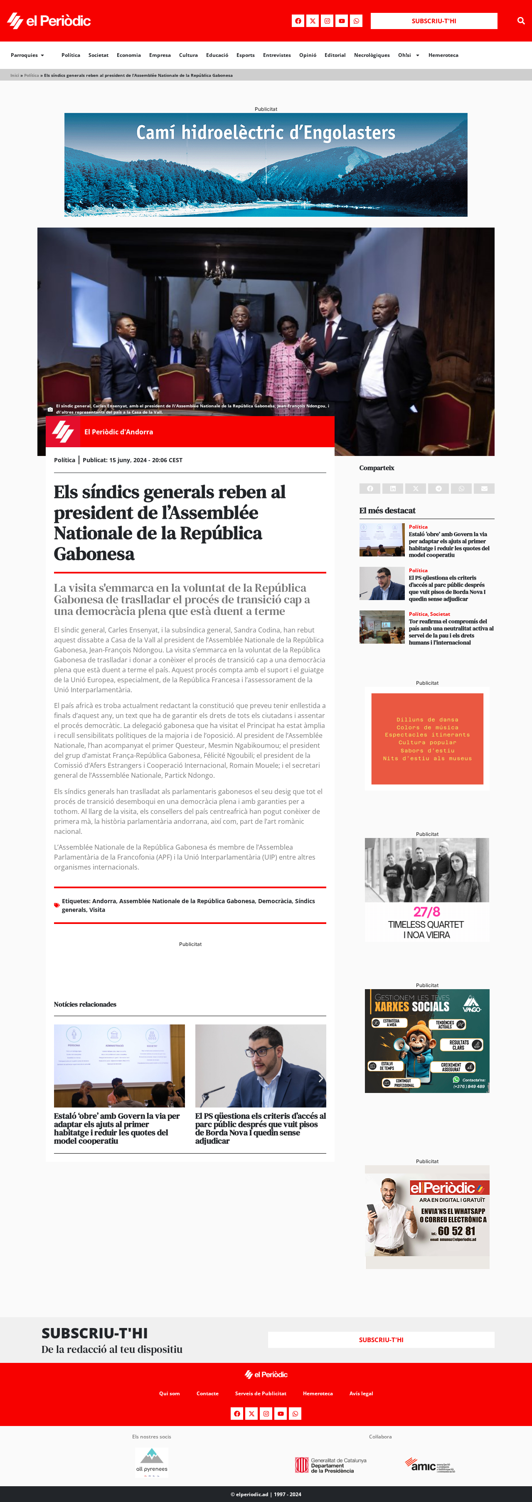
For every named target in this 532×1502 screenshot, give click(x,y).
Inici (14, 75)
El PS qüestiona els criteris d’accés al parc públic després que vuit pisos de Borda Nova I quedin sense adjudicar (260, 1128)
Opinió (307, 55)
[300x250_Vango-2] (427, 1090)
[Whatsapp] (356, 21)
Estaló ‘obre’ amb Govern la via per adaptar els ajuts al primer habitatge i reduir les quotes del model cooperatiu (117, 1128)
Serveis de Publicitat (260, 1393)
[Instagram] (327, 21)
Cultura (188, 55)
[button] (521, 21)
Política (71, 55)
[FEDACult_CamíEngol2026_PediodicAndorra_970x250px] (266, 214)
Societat (98, 55)
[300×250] (427, 788)
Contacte (208, 1393)
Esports (245, 55)
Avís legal (361, 1393)
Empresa (160, 55)
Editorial (335, 55)
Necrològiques (372, 55)
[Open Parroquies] (42, 55)
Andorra (104, 901)
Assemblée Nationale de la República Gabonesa (187, 901)
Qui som (169, 1393)
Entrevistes (277, 55)
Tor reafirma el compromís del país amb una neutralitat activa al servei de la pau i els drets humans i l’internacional (451, 631)
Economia (129, 55)
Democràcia (275, 901)
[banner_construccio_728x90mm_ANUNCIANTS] (190, 979)
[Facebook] (298, 21)
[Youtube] (341, 21)
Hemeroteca (443, 55)
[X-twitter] (312, 21)
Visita (97, 910)
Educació (217, 55)
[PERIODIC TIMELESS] (427, 939)
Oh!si (404, 55)
